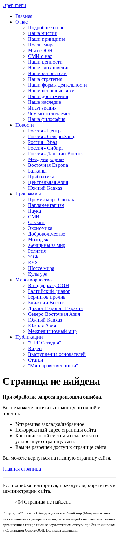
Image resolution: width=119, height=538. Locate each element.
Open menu (14, 5)
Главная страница (22, 468)
